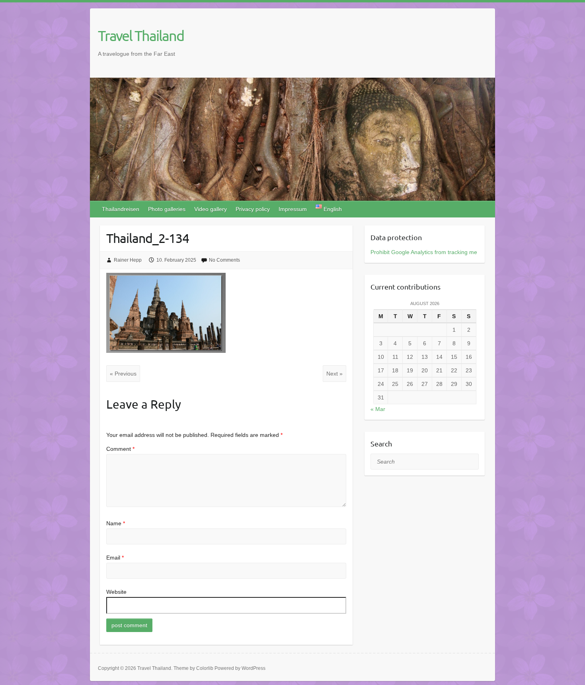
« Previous (123, 373)
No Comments (224, 260)
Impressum (293, 209)
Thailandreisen (120, 209)
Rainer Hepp (128, 260)
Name (115, 523)
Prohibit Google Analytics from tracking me (423, 252)
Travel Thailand (141, 35)
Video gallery (210, 209)
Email (115, 557)
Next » (334, 373)
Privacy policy (253, 209)
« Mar (377, 409)
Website (116, 592)
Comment (120, 449)
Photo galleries (166, 209)
